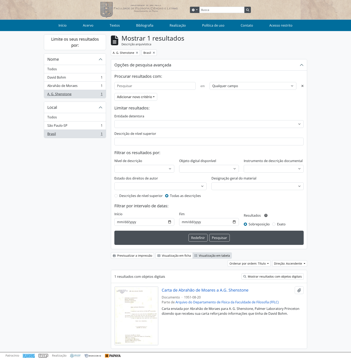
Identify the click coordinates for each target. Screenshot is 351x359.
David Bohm (75, 78)
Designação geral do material (233, 178)
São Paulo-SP (75, 126)
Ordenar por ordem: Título (248, 263)
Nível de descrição (128, 161)
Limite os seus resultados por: (75, 42)
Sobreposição (259, 224)
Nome (53, 59)
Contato (247, 25)
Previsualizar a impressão (134, 255)
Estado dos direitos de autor (136, 178)
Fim (182, 214)
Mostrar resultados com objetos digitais (274, 276)
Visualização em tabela (214, 255)
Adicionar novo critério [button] (134, 97)
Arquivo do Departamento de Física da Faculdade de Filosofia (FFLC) (227, 302)
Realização (178, 25)
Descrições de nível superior (141, 196)
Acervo (88, 25)
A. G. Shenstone (75, 95)
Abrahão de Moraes (75, 86)
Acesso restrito (280, 25)
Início (62, 25)
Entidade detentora (129, 116)
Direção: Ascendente (288, 263)
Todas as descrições (185, 196)
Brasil (75, 135)
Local (52, 107)
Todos (52, 69)
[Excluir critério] (302, 85)
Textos (115, 25)
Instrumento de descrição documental (273, 161)
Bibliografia (144, 25)
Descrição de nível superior (135, 133)
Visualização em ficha (176, 255)
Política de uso (213, 25)
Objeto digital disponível (197, 161)
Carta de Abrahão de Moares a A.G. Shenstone (205, 290)
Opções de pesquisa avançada (142, 65)
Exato (281, 224)
